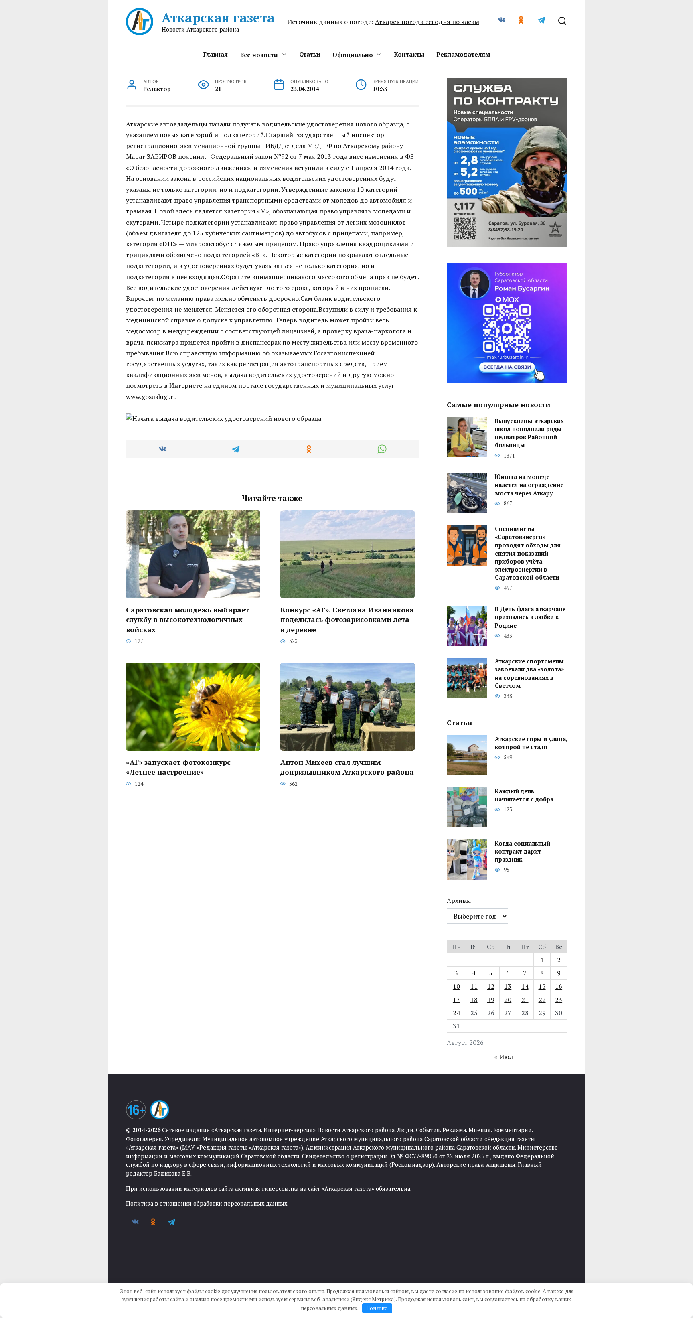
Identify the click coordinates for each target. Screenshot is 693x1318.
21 (525, 999)
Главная (215, 54)
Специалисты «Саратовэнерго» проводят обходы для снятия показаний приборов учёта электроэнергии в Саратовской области (528, 553)
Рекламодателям (463, 54)
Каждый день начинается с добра (524, 795)
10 (456, 986)
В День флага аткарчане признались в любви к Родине (530, 617)
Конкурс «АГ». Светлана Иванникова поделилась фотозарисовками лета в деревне (347, 619)
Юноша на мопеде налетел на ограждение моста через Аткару (529, 485)
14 (525, 986)
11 (474, 986)
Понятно (377, 1308)
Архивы (459, 900)
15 (542, 986)
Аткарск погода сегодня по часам (427, 21)
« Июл (503, 1056)
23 (558, 999)
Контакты (409, 54)
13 (507, 986)
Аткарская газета (218, 17)
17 (456, 999)
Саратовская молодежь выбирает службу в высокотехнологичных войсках (187, 619)
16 (558, 986)
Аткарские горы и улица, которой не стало (531, 743)
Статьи (309, 54)
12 (490, 986)
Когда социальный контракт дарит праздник (522, 851)
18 (474, 999)
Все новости (259, 55)
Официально (352, 55)
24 (456, 1012)
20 (507, 999)
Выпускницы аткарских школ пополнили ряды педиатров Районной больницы (529, 433)
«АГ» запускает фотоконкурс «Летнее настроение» (178, 767)
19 (490, 999)
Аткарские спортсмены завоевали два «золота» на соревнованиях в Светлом (529, 673)
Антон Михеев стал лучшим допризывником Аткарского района (347, 767)
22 (542, 999)
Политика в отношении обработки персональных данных (206, 1203)
